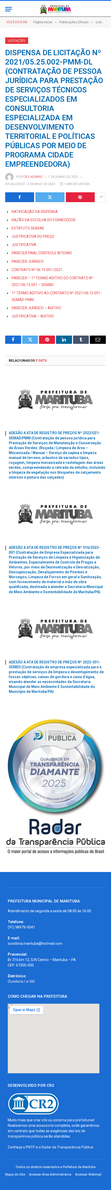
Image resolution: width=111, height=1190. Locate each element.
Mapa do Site (15, 1174)
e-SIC (30, 981)
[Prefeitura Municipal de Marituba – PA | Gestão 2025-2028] (55, 9)
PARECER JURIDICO (28, 261)
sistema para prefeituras (73, 1120)
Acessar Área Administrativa (50, 1174)
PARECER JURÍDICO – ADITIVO (36, 308)
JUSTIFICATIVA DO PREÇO (33, 236)
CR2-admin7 (33, 176)
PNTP (30, 1147)
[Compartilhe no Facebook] (19, 197)
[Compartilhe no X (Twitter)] (49, 197)
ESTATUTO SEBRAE (28, 228)
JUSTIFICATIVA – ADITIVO (33, 316)
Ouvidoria (15, 981)
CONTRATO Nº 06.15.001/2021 (37, 270)
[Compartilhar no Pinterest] (80, 197)
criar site (40, 1120)
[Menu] (8, 9)
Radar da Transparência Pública (67, 1147)
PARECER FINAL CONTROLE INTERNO (42, 253)
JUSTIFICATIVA (24, 245)
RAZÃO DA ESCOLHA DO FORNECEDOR (44, 220)
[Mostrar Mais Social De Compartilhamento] (101, 197)
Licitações (16, 40)
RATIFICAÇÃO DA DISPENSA (35, 212)
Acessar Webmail (88, 1174)
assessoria (45, 1125)
